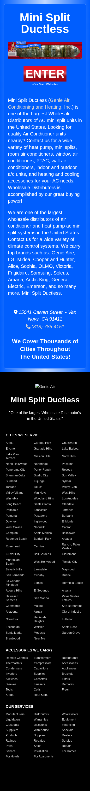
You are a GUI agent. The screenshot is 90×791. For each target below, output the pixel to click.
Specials (67, 730)
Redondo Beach (16, 538)
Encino (10, 448)
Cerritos (39, 546)
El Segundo (41, 590)
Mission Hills (42, 456)
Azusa (38, 611)
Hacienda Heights (40, 619)
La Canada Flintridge (13, 582)
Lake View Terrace (12, 456)
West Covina (14, 527)
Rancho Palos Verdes (71, 546)
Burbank (67, 515)
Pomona (11, 515)
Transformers (42, 658)
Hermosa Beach (72, 583)
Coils (37, 689)
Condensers (14, 668)
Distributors (41, 714)
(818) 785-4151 (47, 326)
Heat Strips (41, 695)
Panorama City (15, 469)
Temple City (69, 561)
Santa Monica (43, 533)
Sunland (11, 481)
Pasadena (40, 515)
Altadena (12, 611)
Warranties (41, 719)
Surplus (67, 740)
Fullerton (67, 619)
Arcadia (67, 538)
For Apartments (44, 756)
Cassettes (40, 679)
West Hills (68, 492)
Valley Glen (69, 487)
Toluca (38, 487)
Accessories (70, 663)
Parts (9, 746)
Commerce (13, 606)
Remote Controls (17, 658)
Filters (66, 679)
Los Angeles (70, 498)
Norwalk (39, 527)
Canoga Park (42, 443)
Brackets (67, 673)
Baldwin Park (42, 538)
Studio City (41, 475)
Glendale (68, 504)
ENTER (45, 73)
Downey (11, 521)
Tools (9, 689)
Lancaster (40, 510)
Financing (68, 725)
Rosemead (13, 546)
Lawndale (40, 569)
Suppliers (12, 730)
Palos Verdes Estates (70, 598)
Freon (66, 689)
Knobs (10, 695)
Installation (41, 751)
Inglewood (41, 521)
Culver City (13, 554)
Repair (66, 746)
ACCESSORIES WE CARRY (29, 650)
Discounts (40, 725)
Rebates (39, 740)
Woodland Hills (44, 498)
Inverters (11, 673)
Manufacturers (15, 714)
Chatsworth (69, 443)
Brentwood (13, 638)
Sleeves (11, 684)
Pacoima (67, 464)
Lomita (38, 583)
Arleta (9, 443)
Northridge (41, 464)
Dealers (67, 735)
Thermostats (14, 663)
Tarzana (11, 487)
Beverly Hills (14, 569)
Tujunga (39, 481)
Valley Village (15, 492)
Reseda (67, 469)
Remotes (68, 684)
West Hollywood (44, 561)
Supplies (39, 673)
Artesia (66, 590)
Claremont (69, 554)
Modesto (39, 632)
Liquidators (13, 719)
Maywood (68, 569)
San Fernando (15, 575)
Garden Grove (71, 632)
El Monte (67, 521)
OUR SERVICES (19, 706)
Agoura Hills (14, 590)
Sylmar (66, 481)
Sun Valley (69, 475)
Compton (12, 533)
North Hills (69, 456)
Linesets (39, 684)
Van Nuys (40, 492)
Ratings (11, 740)
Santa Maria (14, 632)
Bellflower (68, 533)
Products (11, 735)
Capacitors (41, 668)
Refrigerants (70, 658)
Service (11, 751)
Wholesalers (70, 714)
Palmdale (12, 510)
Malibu (38, 606)
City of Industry (71, 611)
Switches (12, 679)
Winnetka (12, 498)
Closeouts (12, 725)
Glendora (12, 619)
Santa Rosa (69, 627)
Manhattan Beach (13, 561)
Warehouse (41, 730)
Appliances (69, 668)
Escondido (13, 627)
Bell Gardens (42, 554)
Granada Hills (43, 448)
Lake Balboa (70, 448)
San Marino (41, 598)
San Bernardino (72, 606)
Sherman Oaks (15, 475)
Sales (37, 746)
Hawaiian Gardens (12, 598)
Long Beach (14, 504)
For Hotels (12, 756)
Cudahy (39, 575)
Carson (67, 527)
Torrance (67, 510)
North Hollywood (17, 464)
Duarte (66, 575)
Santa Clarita (42, 504)
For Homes (69, 751)
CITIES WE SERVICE (23, 435)
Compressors (42, 663)
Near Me (39, 638)
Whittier (39, 627)
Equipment (69, 719)
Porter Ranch (42, 469)
